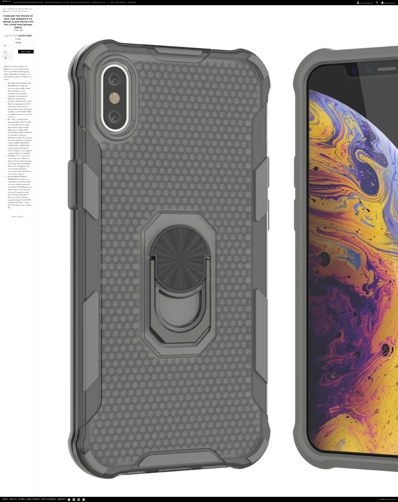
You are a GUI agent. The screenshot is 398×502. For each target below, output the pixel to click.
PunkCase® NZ (392, 499)
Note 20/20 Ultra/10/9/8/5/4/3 (80, 2)
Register (370, 3)
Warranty (61, 499)
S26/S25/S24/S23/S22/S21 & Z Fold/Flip (56, 2)
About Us (13, 499)
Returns (21, 499)
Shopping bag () (390, 3)
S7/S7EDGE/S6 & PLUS (98, 2)
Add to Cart (26, 52)
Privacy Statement (48, 499)
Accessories (132, 2)
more (112, 2)
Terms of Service (33, 499)
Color (18, 43)
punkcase (18, 30)
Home (4, 9)
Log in (362, 3)
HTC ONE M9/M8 (121, 2)
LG (108, 2)
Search (5, 499)
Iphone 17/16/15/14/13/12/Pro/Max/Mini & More (28, 2)
